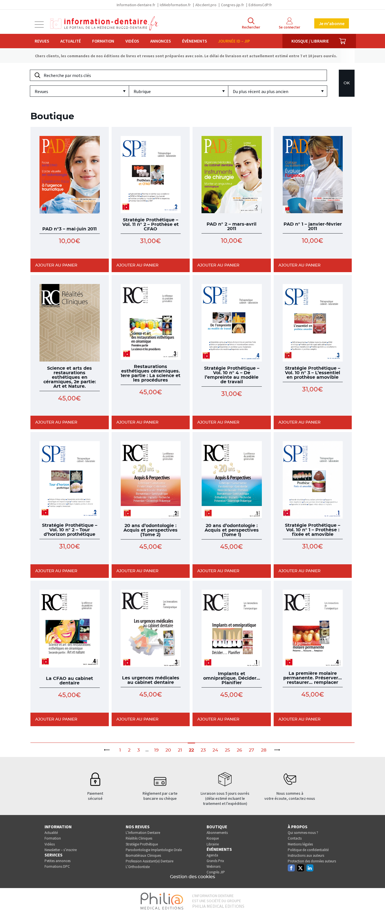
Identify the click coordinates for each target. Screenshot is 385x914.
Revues (42, 41)
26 (239, 750)
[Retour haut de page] (374, 899)
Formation (103, 41)
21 (180, 750)
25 (227, 750)
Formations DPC (57, 866)
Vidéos (132, 41)
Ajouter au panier (56, 265)
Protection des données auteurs (312, 861)
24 (215, 750)
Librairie (213, 844)
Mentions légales (300, 844)
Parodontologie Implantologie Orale (154, 849)
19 (156, 750)
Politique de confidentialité (308, 849)
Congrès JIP (216, 872)
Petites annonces (57, 860)
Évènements (194, 41)
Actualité (70, 41)
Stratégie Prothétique (142, 844)
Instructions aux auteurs (306, 855)
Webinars (213, 866)
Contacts (295, 838)
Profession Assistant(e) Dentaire (149, 861)
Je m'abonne (331, 23)
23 (203, 750)
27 (251, 750)
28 (263, 750)
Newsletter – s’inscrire (61, 849)
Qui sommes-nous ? (303, 832)
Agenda (212, 855)
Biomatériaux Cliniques (143, 855)
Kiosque (213, 838)
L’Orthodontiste (138, 866)
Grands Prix (215, 860)
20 (168, 750)
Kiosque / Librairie (310, 41)
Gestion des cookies (192, 877)
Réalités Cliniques (139, 838)
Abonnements (217, 832)
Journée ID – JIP (234, 41)
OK (347, 83)
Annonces (160, 41)
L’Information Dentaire (143, 832)
